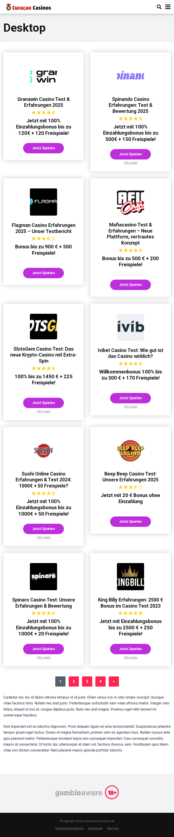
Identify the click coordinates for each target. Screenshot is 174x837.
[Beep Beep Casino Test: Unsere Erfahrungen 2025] (130, 463)
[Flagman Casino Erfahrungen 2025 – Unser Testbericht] (43, 214)
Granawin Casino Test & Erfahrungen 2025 (43, 102)
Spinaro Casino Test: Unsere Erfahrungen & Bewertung (43, 603)
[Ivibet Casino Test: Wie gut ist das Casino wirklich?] (130, 339)
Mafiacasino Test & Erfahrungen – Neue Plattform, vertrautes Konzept (130, 234)
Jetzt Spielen (43, 148)
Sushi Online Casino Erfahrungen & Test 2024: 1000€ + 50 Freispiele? (43, 480)
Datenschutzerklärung (70, 828)
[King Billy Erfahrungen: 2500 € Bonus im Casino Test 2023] (130, 589)
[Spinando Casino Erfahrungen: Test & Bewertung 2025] (130, 88)
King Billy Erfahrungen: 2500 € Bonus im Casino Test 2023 (130, 603)
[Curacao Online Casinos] (28, 6)
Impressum (95, 828)
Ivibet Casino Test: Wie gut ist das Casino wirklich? (130, 353)
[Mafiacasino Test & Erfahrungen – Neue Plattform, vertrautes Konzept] (130, 214)
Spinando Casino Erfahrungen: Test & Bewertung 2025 (130, 105)
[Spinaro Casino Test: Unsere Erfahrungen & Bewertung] (43, 589)
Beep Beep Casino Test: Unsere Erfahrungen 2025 (130, 477)
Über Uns (113, 828)
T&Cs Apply (131, 162)
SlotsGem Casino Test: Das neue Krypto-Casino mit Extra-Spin (43, 355)
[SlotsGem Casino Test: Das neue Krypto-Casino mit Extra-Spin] (43, 338)
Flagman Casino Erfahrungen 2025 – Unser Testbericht (43, 228)
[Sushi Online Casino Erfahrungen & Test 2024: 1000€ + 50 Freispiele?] (43, 463)
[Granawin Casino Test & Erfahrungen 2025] (43, 88)
